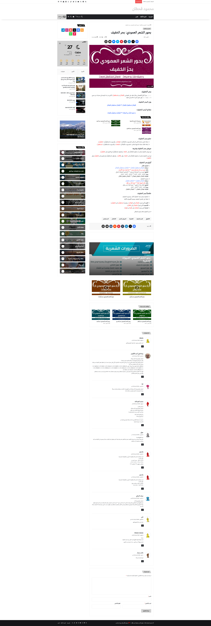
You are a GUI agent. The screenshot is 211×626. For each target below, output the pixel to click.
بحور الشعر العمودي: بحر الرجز (103, 121)
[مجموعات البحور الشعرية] (146, 123)
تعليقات (63, 71)
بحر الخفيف (139, 219)
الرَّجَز (145, 97)
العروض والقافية (143, 25)
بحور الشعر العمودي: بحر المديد (103, 321)
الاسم (149, 596)
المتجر (137, 17)
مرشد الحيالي (139, 496)
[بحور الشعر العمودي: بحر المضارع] (146, 130)
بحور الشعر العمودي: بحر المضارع (134, 128)
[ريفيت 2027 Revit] (80, 102)
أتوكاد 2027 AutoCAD (70, 107)
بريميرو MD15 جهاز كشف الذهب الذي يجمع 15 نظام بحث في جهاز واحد (68, 79)
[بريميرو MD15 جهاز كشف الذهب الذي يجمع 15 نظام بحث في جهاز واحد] (80, 80)
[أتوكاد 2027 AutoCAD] (80, 110)
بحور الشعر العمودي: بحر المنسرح (123, 321)
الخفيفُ (149, 95)
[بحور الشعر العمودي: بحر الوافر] (142, 315)
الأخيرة (82, 71)
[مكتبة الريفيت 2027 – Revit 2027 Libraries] (80, 95)
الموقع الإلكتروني (117, 603)
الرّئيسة (148, 25)
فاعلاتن (113, 219)
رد (142, 346)
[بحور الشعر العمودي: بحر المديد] (101, 315)
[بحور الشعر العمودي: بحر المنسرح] (121, 315)
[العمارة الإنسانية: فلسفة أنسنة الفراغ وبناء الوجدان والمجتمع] (80, 88)
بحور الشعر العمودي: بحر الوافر (144, 321)
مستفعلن (105, 219)
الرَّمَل (149, 97)
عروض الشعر (122, 219)
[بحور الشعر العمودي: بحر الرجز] (115, 123)
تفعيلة (131, 219)
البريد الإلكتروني (148, 603)
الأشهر (73, 71)
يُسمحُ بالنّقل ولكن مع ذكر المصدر (122, 623)
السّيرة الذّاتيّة (143, 17)
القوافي (147, 219)
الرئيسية (151, 17)
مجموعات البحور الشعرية (135, 121)
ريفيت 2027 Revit (71, 100)
